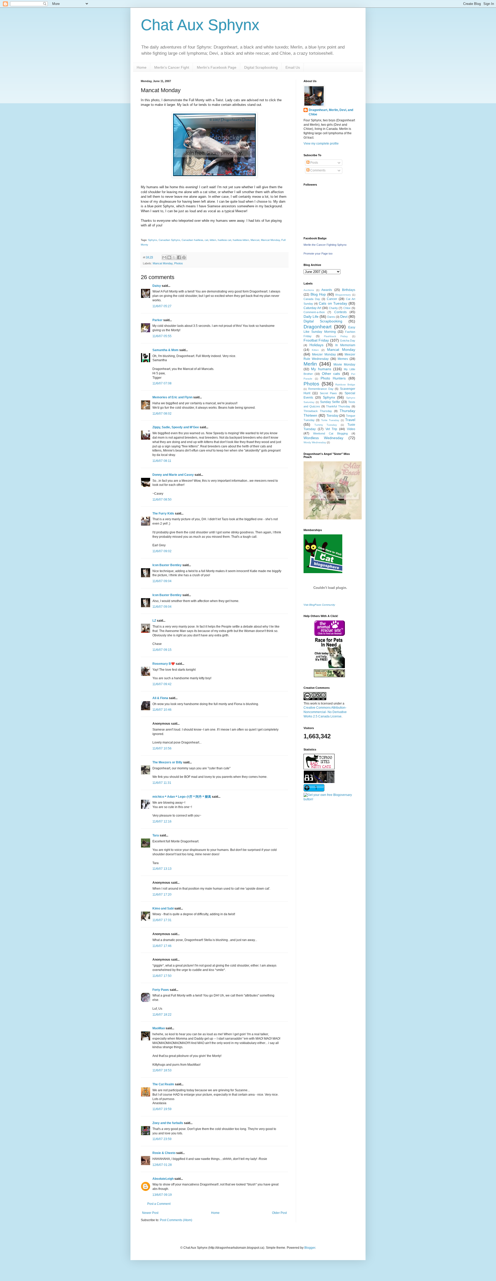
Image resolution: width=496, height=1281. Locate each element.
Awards (326, 290)
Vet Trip (331, 429)
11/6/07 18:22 (162, 1014)
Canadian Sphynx (169, 240)
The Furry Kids (163, 513)
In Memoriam (345, 345)
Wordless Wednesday (323, 438)
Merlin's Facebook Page (216, 67)
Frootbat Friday (316, 340)
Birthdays (348, 290)
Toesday (332, 415)
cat (206, 240)
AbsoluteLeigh (163, 1179)
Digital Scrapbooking (261, 67)
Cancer (332, 299)
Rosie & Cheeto (163, 1153)
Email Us (292, 67)
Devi (343, 316)
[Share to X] (174, 257)
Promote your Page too (318, 253)
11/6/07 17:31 (162, 920)
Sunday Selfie (330, 402)
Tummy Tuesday (325, 424)
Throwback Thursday (318, 411)
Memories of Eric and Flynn (172, 397)
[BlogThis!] (169, 257)
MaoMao (158, 1028)
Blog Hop (318, 294)
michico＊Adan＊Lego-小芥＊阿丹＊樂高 (181, 796)
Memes (343, 359)
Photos (178, 263)
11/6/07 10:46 (162, 709)
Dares (331, 316)
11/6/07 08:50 (162, 499)
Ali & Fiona (160, 698)
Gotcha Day (347, 340)
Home (141, 67)
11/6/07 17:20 (162, 894)
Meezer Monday (324, 354)
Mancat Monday (270, 240)
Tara (155, 835)
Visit (319, 604)
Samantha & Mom (165, 350)
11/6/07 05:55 (162, 336)
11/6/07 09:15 (162, 650)
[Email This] (164, 257)
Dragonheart (317, 326)
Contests (340, 312)
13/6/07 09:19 (162, 1195)
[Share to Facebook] (179, 257)
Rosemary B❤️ (163, 664)
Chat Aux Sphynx (200, 25)
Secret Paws (328, 393)
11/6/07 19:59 (162, 1109)
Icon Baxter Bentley (167, 565)
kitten (213, 240)
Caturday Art (312, 308)
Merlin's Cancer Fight (171, 67)
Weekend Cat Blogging (330, 433)
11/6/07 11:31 (161, 783)
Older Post (279, 1213)
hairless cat (224, 240)
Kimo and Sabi (163, 908)
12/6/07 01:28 (162, 1165)
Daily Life (311, 316)
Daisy (156, 286)
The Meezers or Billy (167, 762)
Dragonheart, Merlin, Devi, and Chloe (331, 112)
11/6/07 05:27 (162, 306)
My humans (321, 369)
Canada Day (312, 299)
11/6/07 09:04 (162, 581)
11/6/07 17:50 (162, 976)
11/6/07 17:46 (162, 946)
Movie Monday (344, 364)
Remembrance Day (321, 388)
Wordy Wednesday (315, 442)
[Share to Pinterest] (184, 257)
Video (351, 429)
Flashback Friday (336, 336)
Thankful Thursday (338, 406)
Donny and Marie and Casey (173, 475)
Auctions (309, 290)
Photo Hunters (333, 378)
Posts (313, 162)
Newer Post (150, 1213)
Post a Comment (159, 1204)
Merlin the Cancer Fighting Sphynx (325, 244)
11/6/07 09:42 (162, 684)
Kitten (315, 350)
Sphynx (152, 240)
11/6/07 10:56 (162, 748)
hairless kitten (241, 240)
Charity (333, 308)
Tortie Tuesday (330, 420)
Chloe (347, 308)
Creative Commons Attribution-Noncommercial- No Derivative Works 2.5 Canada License (325, 712)
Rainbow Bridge (345, 384)
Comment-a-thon (314, 312)
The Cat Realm (163, 1084)
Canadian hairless (192, 240)
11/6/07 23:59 (162, 1139)
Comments (317, 170)
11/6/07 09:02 (162, 551)
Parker (157, 320)
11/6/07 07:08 (162, 383)
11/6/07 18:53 (162, 1070)
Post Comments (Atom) (176, 1220)
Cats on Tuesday (333, 303)
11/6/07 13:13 (162, 869)
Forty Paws (160, 990)
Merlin (310, 364)
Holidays (316, 345)
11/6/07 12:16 (162, 821)
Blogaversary (343, 294)
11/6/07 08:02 (162, 413)
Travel (350, 420)
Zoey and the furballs (167, 1123)
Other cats (331, 373)
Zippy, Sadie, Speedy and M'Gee (175, 427)
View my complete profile (321, 143)
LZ (154, 620)
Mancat (255, 240)
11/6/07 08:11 (161, 461)
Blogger (309, 1248)
